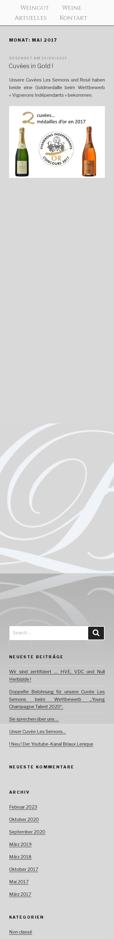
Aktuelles (31, 18)
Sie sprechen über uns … (34, 719)
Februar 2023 (23, 807)
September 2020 (27, 832)
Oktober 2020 (24, 819)
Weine (71, 8)
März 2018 (20, 857)
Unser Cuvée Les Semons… (37, 731)
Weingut (34, 8)
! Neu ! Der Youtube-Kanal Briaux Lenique (51, 744)
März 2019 (20, 844)
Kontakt (73, 18)
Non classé (20, 932)
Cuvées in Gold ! (31, 66)
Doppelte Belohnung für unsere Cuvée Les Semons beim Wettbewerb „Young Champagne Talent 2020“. (57, 699)
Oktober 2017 (23, 869)
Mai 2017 (19, 882)
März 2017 (20, 894)
